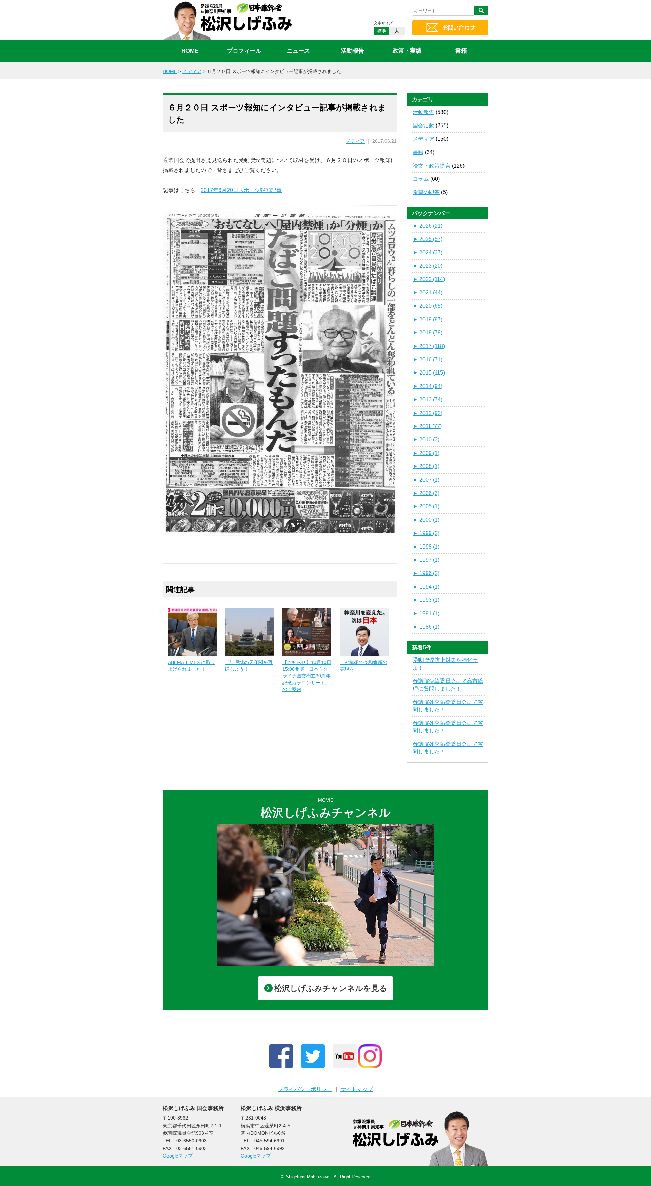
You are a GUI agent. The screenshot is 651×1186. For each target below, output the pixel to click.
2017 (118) (429, 346)
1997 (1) (426, 560)
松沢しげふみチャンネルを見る (330, 988)
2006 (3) (426, 493)
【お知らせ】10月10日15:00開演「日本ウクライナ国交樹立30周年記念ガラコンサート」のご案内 (306, 675)
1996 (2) (426, 573)
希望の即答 (426, 192)
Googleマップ (178, 1156)
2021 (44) (427, 292)
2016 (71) (427, 359)
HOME (189, 50)
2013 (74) (427, 399)
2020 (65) (427, 306)
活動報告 (352, 50)
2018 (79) (427, 333)
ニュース (298, 50)
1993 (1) (426, 600)
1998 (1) (426, 547)
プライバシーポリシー (305, 1089)
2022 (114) (429, 279)
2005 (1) (426, 506)
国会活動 (423, 125)
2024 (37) (427, 252)
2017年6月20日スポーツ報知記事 (241, 190)
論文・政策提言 (432, 166)
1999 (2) (426, 533)
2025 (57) (427, 239)
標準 (381, 31)
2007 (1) (426, 480)
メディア (355, 141)
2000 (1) (426, 520)
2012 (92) (427, 413)
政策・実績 (407, 50)
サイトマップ (356, 1089)
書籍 (461, 50)
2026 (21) (427, 226)
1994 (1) (426, 587)
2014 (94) (427, 386)
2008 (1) (426, 466)
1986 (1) (426, 627)
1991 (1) (426, 613)
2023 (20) (427, 266)
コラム (421, 179)
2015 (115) (429, 373)
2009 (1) (426, 453)
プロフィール (244, 50)
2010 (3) (426, 439)
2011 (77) (427, 426)
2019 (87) (427, 319)
